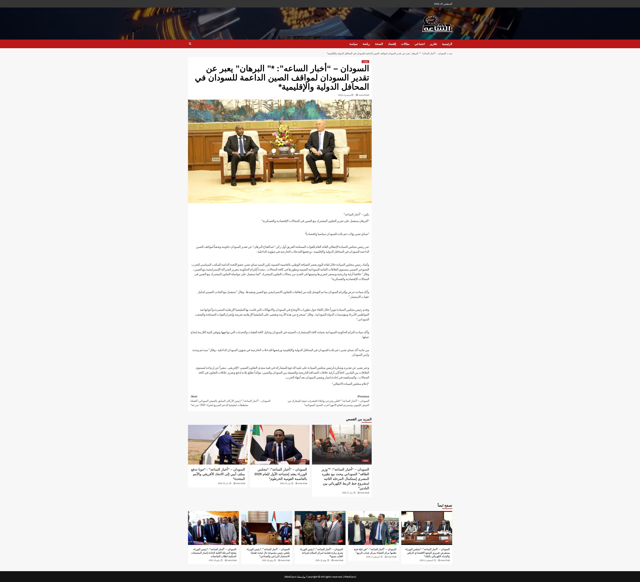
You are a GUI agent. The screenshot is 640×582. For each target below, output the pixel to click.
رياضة (366, 44)
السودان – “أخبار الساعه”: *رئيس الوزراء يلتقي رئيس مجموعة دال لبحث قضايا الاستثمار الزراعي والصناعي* (268, 553)
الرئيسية (447, 44)
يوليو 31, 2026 (321, 560)
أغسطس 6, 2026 (426, 560)
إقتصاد (392, 44)
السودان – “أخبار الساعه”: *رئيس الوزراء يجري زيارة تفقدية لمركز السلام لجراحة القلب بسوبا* (321, 553)
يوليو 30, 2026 (267, 560)
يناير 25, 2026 (285, 483)
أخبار (447, 541)
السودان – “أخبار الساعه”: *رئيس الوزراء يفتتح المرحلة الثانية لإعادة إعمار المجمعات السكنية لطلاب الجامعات (213, 553)
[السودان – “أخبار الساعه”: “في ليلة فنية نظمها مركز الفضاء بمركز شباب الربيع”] (373, 528)
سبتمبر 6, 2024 (344, 95)
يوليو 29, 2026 (214, 560)
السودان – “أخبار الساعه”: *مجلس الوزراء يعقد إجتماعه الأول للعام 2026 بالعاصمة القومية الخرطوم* (280, 474)
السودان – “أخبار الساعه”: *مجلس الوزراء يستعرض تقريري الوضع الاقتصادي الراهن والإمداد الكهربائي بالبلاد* (428, 553)
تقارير (433, 44)
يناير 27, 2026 (347, 493)
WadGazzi (350, 576)
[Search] (190, 44)
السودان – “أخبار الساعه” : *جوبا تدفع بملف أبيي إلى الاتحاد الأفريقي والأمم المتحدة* (218, 474)
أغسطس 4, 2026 (373, 557)
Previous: (328, 400)
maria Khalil (364, 95)
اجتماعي (419, 44)
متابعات (365, 62)
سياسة (353, 44)
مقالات (405, 44)
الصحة (379, 44)
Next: (230, 400)
